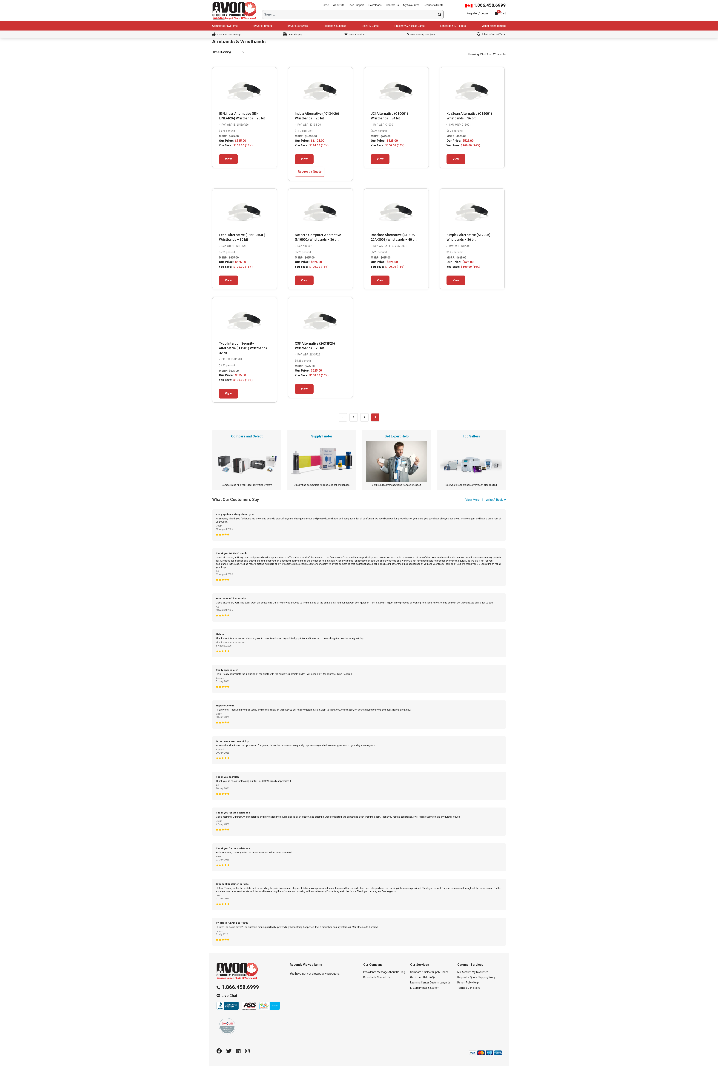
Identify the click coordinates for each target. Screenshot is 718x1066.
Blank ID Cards (370, 25)
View (228, 159)
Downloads (375, 5)
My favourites (411, 5)
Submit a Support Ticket (493, 34)
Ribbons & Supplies (335, 25)
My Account (464, 972)
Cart (503, 13)
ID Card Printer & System (424, 987)
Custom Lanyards (440, 982)
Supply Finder (440, 972)
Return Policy (465, 982)
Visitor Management (494, 25)
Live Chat (229, 996)
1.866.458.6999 (489, 5)
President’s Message (375, 972)
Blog (402, 972)
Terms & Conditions (468, 987)
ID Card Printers (263, 25)
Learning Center (419, 982)
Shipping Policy (486, 977)
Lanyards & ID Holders (453, 25)
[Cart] (496, 14)
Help (476, 982)
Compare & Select (421, 972)
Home (325, 5)
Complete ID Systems (225, 25)
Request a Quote (434, 5)
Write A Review (496, 499)
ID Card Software (298, 25)
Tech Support (356, 5)
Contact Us (392, 5)
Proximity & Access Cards (410, 25)
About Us (338, 5)
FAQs (432, 977)
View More (472, 499)
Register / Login (477, 13)
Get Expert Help (419, 977)
